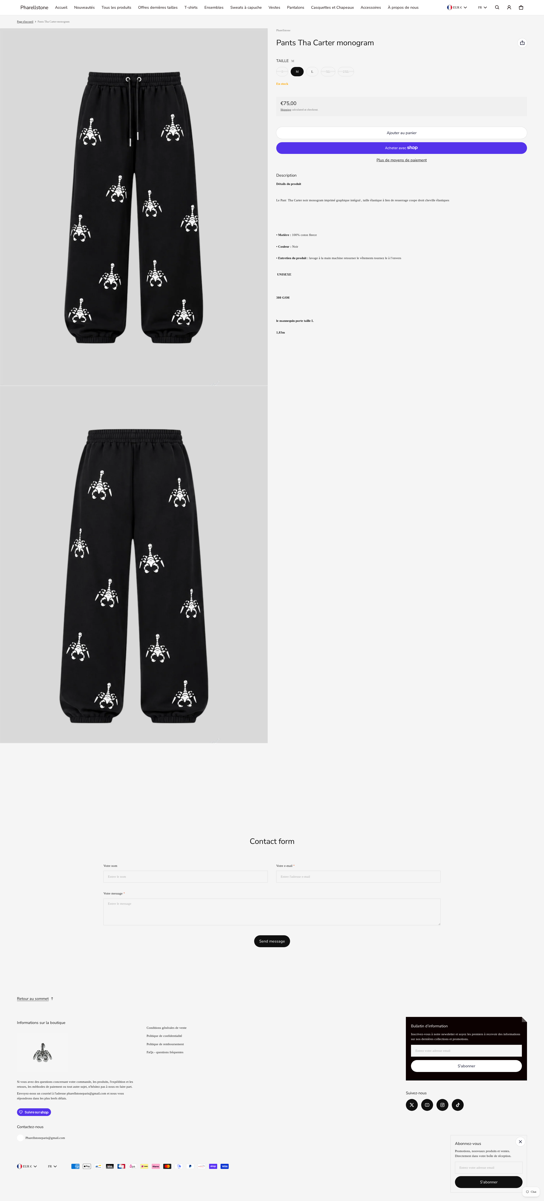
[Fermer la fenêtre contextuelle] (520, 1141)
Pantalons (295, 7)
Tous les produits (116, 7)
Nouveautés (84, 7)
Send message (272, 941)
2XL (346, 71)
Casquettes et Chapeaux (332, 7)
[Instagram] (442, 1105)
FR (480, 7)
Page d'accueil (25, 21)
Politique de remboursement (165, 1044)
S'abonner (466, 1066)
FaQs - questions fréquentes (165, 1052)
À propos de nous (403, 7)
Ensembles (214, 7)
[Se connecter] (509, 7)
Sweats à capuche (246, 7)
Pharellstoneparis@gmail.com (45, 1138)
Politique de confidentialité (164, 1036)
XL (328, 71)
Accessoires (371, 7)
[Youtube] (427, 1105)
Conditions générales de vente (167, 1027)
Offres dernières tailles (158, 7)
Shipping (285, 109)
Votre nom (110, 865)
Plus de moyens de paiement (402, 160)
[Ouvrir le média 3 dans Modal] (134, 564)
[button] (497, 7)
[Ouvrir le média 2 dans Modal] (134, 207)
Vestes (274, 7)
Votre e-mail (285, 865)
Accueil (61, 7)
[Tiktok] (458, 1105)
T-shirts (191, 7)
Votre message (114, 893)
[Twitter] (412, 1105)
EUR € (457, 7)
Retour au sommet (33, 998)
